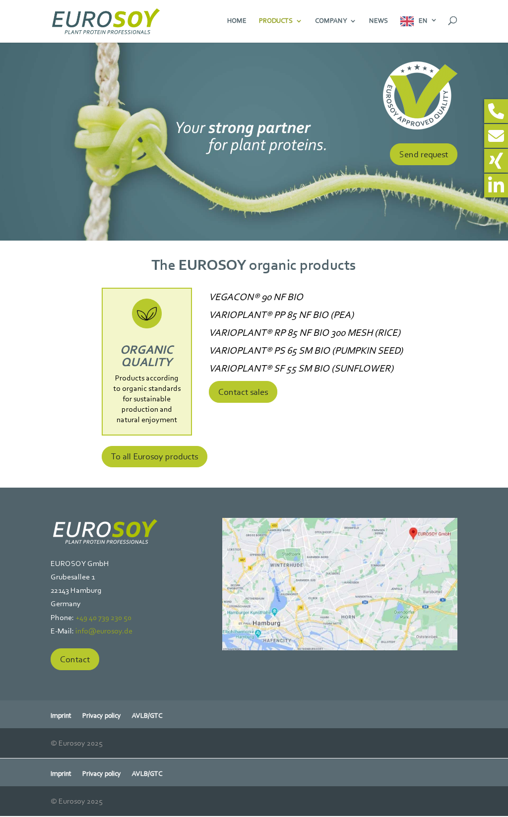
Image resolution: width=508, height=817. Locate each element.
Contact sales (243, 391)
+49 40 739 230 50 (103, 617)
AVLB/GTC (147, 716)
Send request (423, 154)
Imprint (61, 716)
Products (276, 21)
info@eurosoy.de (103, 630)
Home (237, 21)
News (378, 21)
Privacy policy (101, 716)
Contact (75, 659)
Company (331, 21)
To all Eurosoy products (154, 456)
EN (423, 20)
